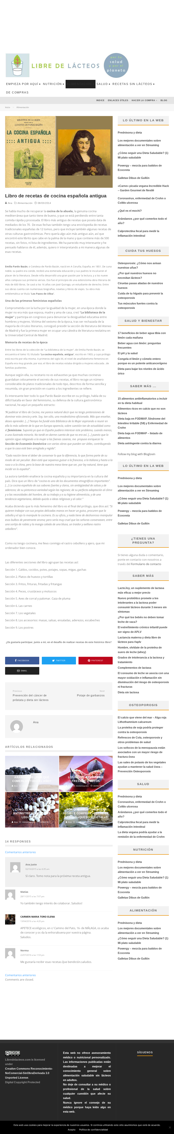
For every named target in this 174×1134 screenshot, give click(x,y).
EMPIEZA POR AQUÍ (22, 84)
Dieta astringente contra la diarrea (139, 443)
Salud (102, 84)
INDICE (100, 100)
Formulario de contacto (146, 564)
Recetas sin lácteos (132, 84)
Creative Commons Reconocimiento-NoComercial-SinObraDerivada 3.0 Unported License (29, 1073)
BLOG (164, 100)
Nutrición (52, 84)
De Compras (17, 92)
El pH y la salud (128, 353)
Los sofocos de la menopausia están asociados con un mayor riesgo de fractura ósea (141, 752)
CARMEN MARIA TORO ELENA (37, 916)
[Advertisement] (87, 25)
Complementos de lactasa (134, 667)
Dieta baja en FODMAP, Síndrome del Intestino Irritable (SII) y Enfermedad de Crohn (143, 423)
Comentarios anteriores (20, 852)
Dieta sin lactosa (128, 692)
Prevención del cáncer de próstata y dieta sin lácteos (30, 695)
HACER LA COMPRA (143, 100)
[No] (169, 1127)
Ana (9, 203)
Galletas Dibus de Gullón (134, 178)
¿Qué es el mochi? (130, 210)
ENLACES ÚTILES (118, 100)
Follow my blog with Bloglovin (136, 454)
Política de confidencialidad (93, 1129)
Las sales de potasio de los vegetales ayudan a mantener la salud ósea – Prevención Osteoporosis (142, 767)
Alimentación (79, 84)
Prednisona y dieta (130, 132)
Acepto (71, 1129)
